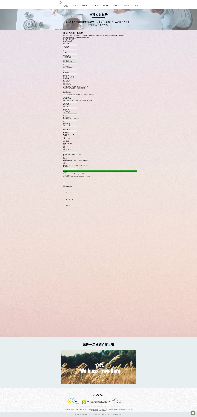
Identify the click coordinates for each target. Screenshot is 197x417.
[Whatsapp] (101, 395)
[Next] (134, 367)
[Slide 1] (97, 381)
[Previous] (63, 367)
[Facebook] (97, 395)
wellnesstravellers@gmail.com (124, 401)
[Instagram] (93, 395)
